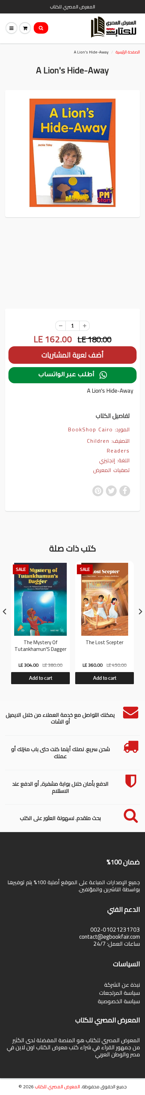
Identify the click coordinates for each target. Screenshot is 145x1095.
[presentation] (4, 611)
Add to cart (40, 678)
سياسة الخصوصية (119, 1001)
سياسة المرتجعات (119, 992)
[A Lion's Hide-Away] (72, 153)
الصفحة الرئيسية (128, 52)
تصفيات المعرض (111, 470)
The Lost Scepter (104, 643)
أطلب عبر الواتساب (72, 375)
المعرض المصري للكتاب (57, 1086)
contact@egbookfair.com (109, 936)
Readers (118, 451)
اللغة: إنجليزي (114, 460)
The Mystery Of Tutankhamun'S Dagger (40, 646)
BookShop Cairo (90, 429)
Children (98, 441)
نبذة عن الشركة (122, 984)
